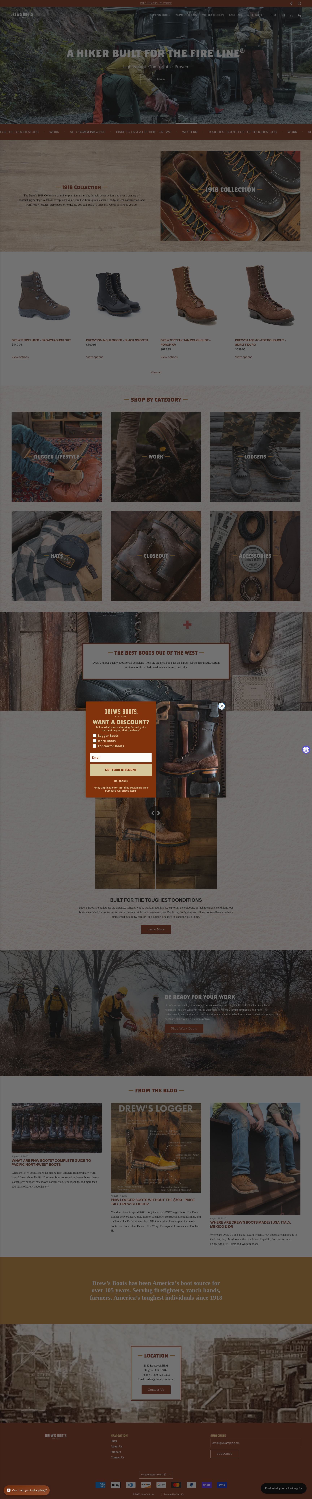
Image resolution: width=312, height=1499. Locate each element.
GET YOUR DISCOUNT (121, 770)
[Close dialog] (222, 706)
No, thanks (121, 780)
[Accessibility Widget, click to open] (306, 749)
